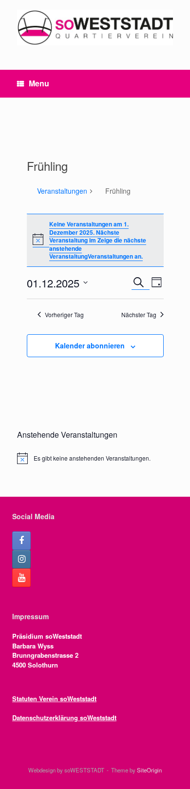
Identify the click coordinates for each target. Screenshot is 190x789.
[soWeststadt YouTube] (21, 577)
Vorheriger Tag (64, 315)
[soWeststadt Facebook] (21, 540)
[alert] (95, 458)
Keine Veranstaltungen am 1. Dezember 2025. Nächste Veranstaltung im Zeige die (89, 232)
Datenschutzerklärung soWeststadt (64, 717)
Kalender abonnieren (90, 345)
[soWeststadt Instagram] (21, 559)
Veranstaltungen (62, 191)
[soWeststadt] (95, 27)
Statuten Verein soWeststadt (54, 698)
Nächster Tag (138, 315)
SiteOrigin (149, 770)
